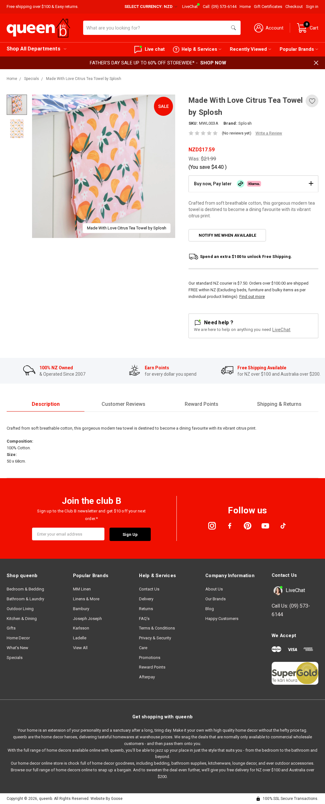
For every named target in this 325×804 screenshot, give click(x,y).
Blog (209, 608)
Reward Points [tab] (201, 404)
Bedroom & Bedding (25, 589)
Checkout (294, 6)
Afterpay (147, 677)
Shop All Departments (33, 49)
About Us (214, 589)
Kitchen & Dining (22, 618)
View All (80, 647)
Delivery (146, 598)
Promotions (149, 657)
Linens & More (86, 598)
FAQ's (144, 618)
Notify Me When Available (227, 235)
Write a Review (268, 133)
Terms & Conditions (157, 628)
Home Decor (18, 638)
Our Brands (215, 598)
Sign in (312, 6)
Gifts (11, 628)
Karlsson (81, 628)
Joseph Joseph (87, 618)
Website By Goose (106, 798)
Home (245, 6)
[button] (253, 183)
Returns (146, 608)
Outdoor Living (20, 608)
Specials (15, 657)
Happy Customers (221, 618)
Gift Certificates (268, 6)
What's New (17, 647)
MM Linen (82, 589)
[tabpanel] (104, 166)
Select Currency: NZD (149, 6)
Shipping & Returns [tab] (279, 404)
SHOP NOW (213, 63)
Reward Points (152, 667)
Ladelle (79, 638)
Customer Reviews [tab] (123, 404)
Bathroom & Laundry (25, 598)
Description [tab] (46, 404)
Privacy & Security (155, 638)
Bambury (81, 608)
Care (143, 647)
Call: (219, 6)
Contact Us (149, 589)
